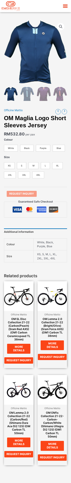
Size (7, 157)
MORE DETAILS (18, 348)
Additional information (19, 231)
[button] (65, 6)
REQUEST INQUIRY (21, 193)
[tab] (35, 232)
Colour (8, 139)
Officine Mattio (13, 110)
